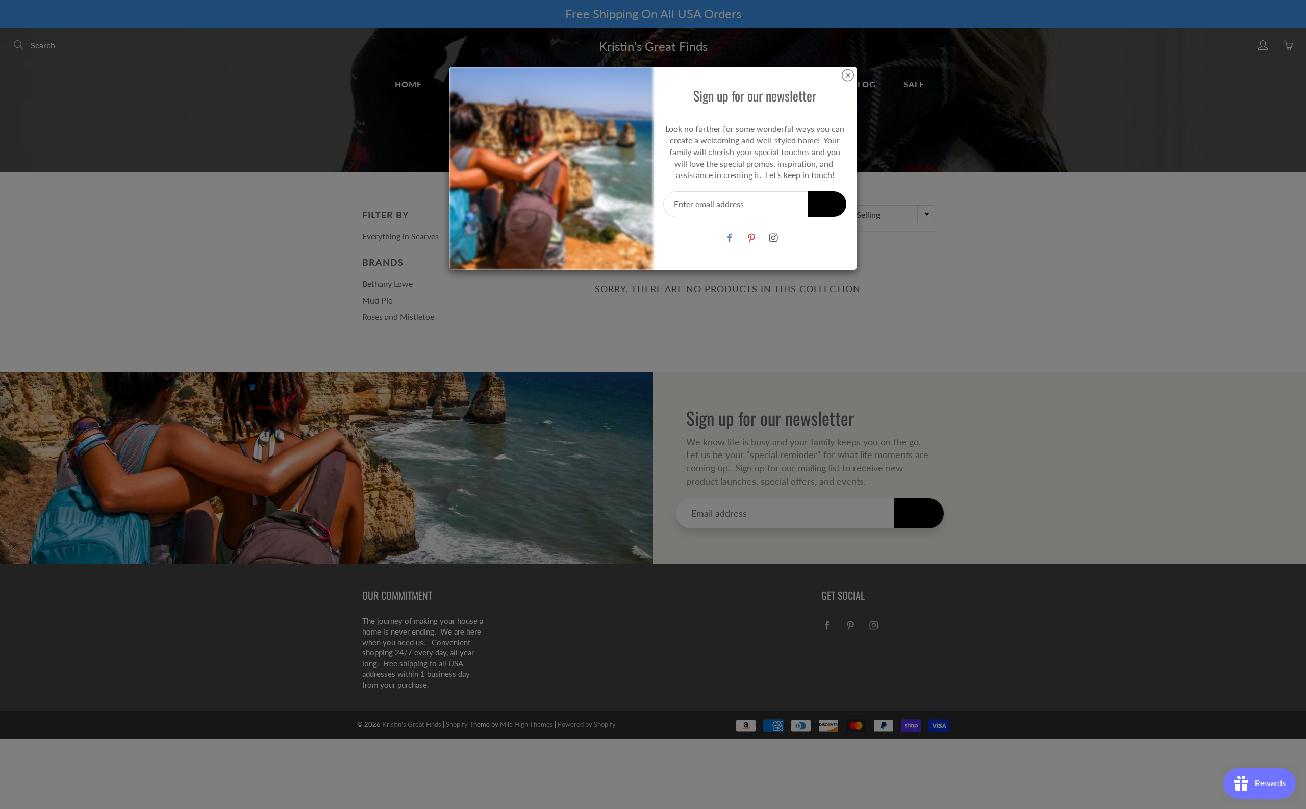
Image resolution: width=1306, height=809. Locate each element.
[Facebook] (729, 237)
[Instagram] (773, 237)
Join (827, 203)
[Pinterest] (751, 237)
